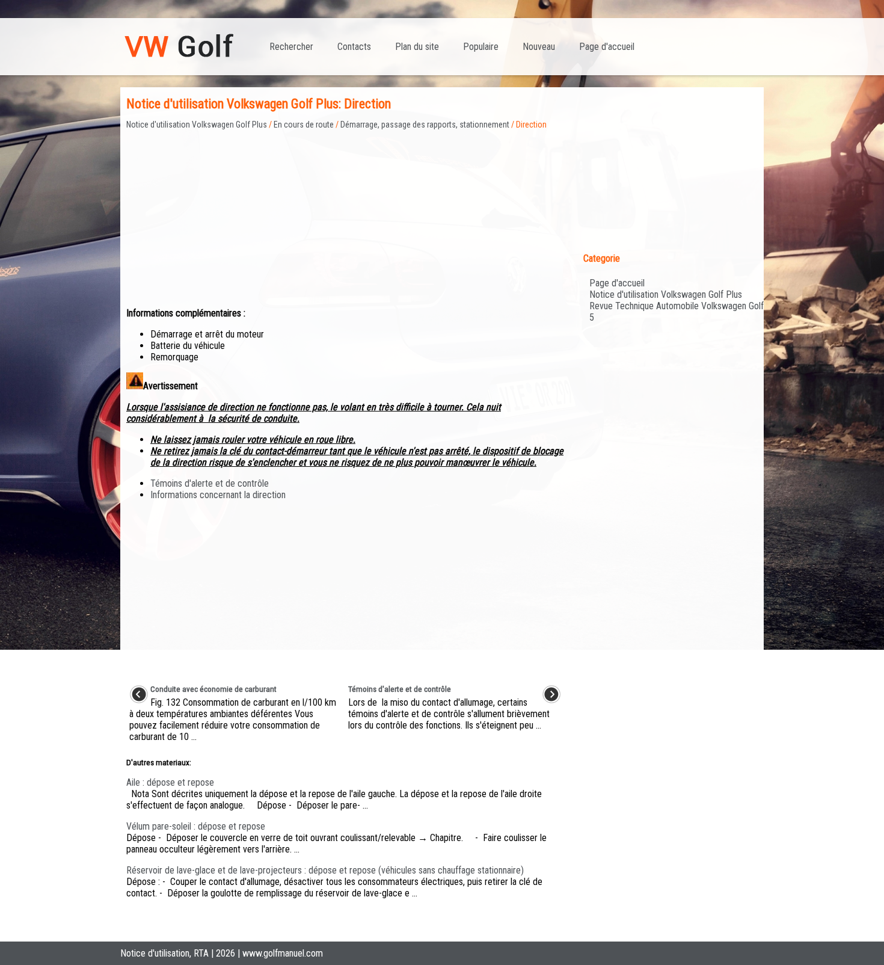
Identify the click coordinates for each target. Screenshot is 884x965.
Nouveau (539, 46)
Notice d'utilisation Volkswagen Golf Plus (196, 124)
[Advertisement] (345, 213)
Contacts (354, 46)
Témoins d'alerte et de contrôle (209, 483)
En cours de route (304, 124)
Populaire (481, 46)
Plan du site (417, 46)
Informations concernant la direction (218, 495)
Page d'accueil (606, 46)
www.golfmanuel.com (282, 953)
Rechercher (291, 46)
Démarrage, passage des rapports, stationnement (424, 124)
